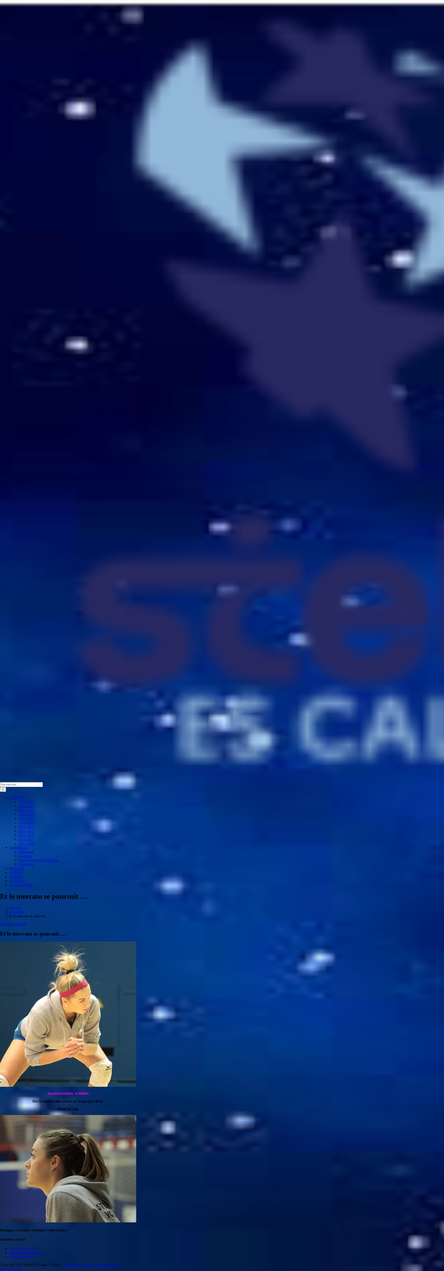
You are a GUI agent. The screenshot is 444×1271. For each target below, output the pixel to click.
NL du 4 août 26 (21, 1257)
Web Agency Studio (77, 1265)
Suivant (20, 924)
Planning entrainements (26, 1253)
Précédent (7, 924)
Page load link (10, 1269)
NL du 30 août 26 (22, 1248)
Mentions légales (107, 1265)
